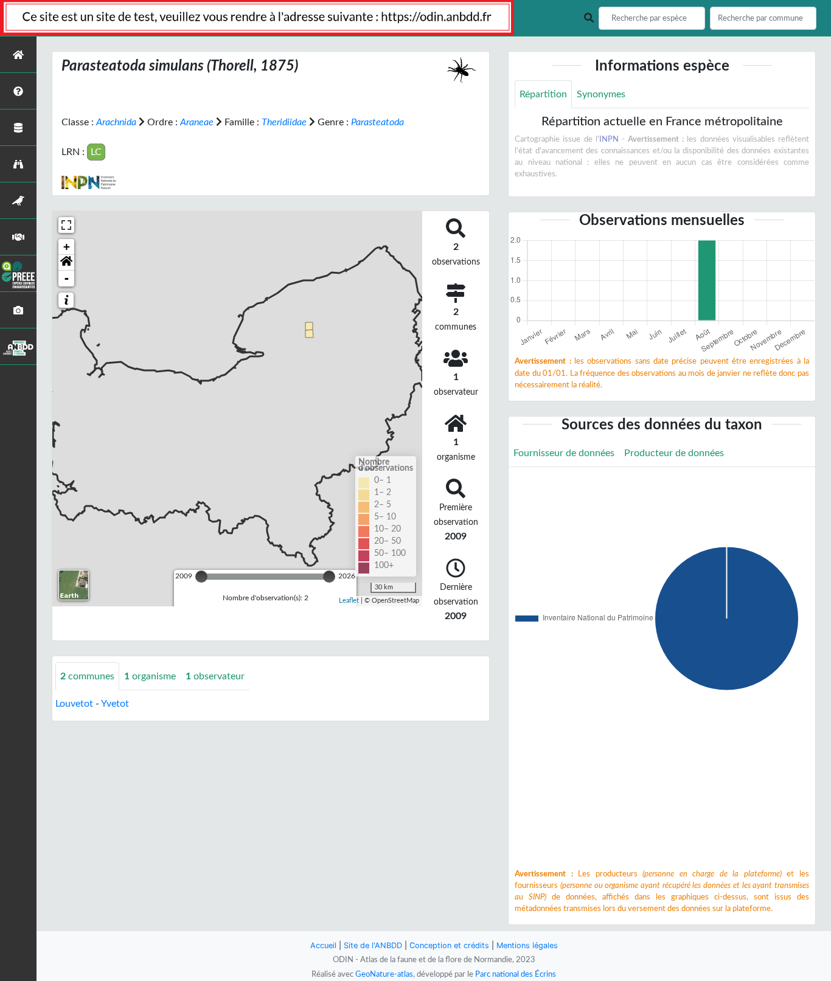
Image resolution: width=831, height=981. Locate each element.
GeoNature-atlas (384, 974)
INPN (609, 139)
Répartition (543, 94)
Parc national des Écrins (515, 974)
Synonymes (601, 94)
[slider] (201, 576)
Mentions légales (527, 945)
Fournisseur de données (563, 453)
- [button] (66, 278)
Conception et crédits (449, 945)
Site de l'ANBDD (373, 945)
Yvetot (115, 704)
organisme (150, 676)
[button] (66, 263)
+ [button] (66, 246)
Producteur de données (674, 453)
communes (87, 676)
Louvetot (74, 704)
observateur (215, 676)
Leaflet (349, 600)
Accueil (323, 945)
